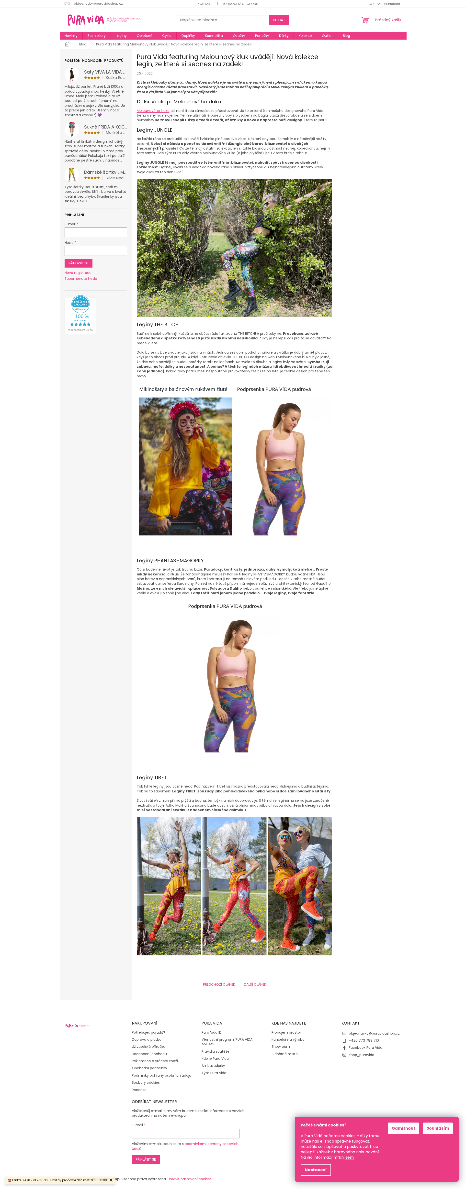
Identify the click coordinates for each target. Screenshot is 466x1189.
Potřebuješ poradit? (148, 1032)
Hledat (279, 20)
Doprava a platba (146, 1039)
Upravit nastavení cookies (190, 1179)
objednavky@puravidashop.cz (374, 1033)
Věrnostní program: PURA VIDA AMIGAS (227, 1042)
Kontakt (205, 3)
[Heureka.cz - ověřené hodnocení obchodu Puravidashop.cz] (80, 314)
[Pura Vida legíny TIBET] (234, 885)
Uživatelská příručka (148, 1046)
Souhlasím (438, 1128)
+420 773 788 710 (364, 1040)
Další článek (255, 984)
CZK (371, 3)
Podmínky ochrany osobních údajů (161, 1075)
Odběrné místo (285, 1054)
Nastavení (316, 1170)
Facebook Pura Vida (365, 1047)
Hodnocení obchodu (240, 3)
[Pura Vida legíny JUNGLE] (234, 247)
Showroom (281, 1046)
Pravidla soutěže (215, 1051)
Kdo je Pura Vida (215, 1058)
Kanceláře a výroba (288, 1039)
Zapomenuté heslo (81, 278)
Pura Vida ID (212, 1032)
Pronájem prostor (286, 1032)
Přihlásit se (78, 263)
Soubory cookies (146, 1082)
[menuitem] (71, 36)
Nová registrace (78, 272)
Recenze (139, 1090)
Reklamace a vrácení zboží (155, 1061)
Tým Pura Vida (214, 1073)
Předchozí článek (219, 984)
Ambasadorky (213, 1065)
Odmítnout (403, 1128)
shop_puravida (361, 1054)
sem (349, 1157)
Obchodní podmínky (149, 1068)
